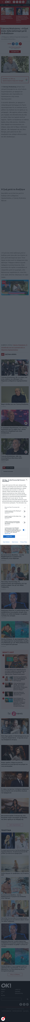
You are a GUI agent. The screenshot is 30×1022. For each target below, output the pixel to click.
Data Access (15, 542)
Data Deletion (6, 542)
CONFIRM (9, 536)
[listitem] (15, 508)
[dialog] (15, 511)
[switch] (24, 511)
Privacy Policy (23, 542)
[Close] (27, 480)
